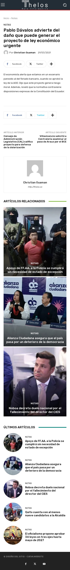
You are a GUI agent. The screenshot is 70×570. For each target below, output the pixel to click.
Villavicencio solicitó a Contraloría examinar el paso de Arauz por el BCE (51, 139)
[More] (51, 64)
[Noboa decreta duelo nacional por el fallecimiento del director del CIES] (35, 381)
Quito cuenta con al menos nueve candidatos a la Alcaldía (45, 514)
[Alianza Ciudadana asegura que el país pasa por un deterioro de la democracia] (35, 311)
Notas (14, 18)
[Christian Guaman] (6, 52)
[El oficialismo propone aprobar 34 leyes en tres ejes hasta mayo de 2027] (13, 535)
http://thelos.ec (35, 187)
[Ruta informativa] (35, 5)
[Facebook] (25, 564)
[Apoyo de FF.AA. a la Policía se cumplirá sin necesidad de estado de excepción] (35, 241)
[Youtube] (44, 564)
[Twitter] (35, 564)
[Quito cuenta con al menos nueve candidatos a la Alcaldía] (13, 512)
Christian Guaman (25, 52)
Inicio (6, 18)
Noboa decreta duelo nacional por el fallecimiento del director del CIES (35, 410)
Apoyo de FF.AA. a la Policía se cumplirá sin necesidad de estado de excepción (35, 269)
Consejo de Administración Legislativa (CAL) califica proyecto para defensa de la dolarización (18, 142)
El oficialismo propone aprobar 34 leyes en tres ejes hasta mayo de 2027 (45, 537)
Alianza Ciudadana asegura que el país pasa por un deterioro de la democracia (35, 339)
